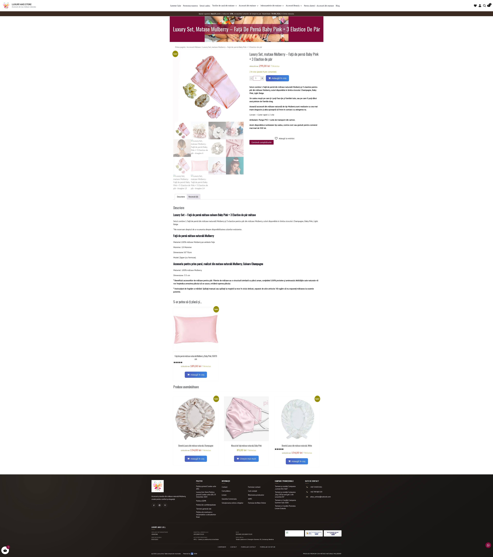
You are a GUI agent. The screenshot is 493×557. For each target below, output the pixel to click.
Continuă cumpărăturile (262, 142)
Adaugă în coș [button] (197, 374)
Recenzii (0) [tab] (193, 196)
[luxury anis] (208, 87)
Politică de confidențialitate (206, 505)
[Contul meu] (479, 5)
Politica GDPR (201, 501)
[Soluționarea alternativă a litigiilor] (314, 533)
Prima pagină (180, 47)
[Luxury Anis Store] (157, 486)
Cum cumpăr (252, 491)
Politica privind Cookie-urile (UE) (206, 487)
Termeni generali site (203, 509)
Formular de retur (267, 547)
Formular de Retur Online (257, 503)
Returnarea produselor (256, 495)
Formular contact (254, 487)
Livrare (224, 495)
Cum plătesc (226, 491)
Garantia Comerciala (229, 499)
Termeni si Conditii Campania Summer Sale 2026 (285, 501)
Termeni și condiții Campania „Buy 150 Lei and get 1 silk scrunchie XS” (285, 494)
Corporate (222, 547)
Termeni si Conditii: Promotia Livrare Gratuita (285, 507)
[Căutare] (484, 5)
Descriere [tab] (181, 196)
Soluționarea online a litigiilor (232, 503)
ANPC (250, 499)
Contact (224, 487)
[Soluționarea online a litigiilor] (333, 533)
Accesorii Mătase (194, 47)
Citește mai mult (248, 458)
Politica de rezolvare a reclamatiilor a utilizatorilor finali (206, 514)
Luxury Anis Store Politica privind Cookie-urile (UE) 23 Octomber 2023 (206, 494)
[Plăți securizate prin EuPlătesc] (294, 533)
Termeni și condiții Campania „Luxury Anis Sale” (285, 487)
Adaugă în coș (279, 78)
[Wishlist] (475, 5)
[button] (236, 6)
